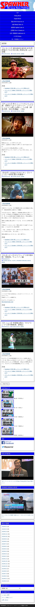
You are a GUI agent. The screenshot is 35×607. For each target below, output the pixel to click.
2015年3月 (4, 553)
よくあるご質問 (5, 595)
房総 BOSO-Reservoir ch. (17, 21)
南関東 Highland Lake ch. (17, 27)
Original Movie (17, 18)
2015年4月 (4, 551)
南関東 (22, 53)
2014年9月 (4, 568)
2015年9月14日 (6, 176)
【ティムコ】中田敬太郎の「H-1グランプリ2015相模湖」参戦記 (17, 324)
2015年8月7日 (6, 259)
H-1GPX (14, 260)
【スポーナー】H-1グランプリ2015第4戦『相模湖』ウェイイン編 (17, 256)
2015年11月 (4, 534)
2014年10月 (4, 566)
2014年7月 (4, 573)
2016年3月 (4, 529)
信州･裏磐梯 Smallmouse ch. (17, 33)
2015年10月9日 (6, 53)
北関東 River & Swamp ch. (17, 30)
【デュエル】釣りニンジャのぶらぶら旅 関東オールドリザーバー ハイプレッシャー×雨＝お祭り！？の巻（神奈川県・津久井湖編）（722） (17, 106)
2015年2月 (4, 556)
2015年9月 (4, 539)
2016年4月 (4, 526)
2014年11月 (4, 563)
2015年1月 (4, 558)
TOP (17, 13)
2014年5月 (4, 578)
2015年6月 (4, 546)
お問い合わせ (5, 600)
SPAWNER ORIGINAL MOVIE (23, 260)
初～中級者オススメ (17, 39)
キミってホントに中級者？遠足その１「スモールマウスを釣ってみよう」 (17, 515)
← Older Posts (5, 383)
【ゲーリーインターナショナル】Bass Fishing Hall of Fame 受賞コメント (17, 482)
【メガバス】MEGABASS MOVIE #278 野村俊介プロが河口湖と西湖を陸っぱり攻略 (17, 50)
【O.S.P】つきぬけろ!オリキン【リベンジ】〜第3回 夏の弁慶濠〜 (17, 173)
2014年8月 (4, 571)
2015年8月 (4, 541)
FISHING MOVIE (16, 53)
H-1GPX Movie (17, 36)
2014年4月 (4, 581)
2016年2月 (4, 531)
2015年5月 (4, 549)
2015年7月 (4, 544)
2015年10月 (4, 536)
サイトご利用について (7, 597)
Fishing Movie (17, 15)
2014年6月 (4, 576)
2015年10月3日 (6, 111)
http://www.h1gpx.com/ (7, 301)
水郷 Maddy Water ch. (17, 24)
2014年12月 (4, 561)
